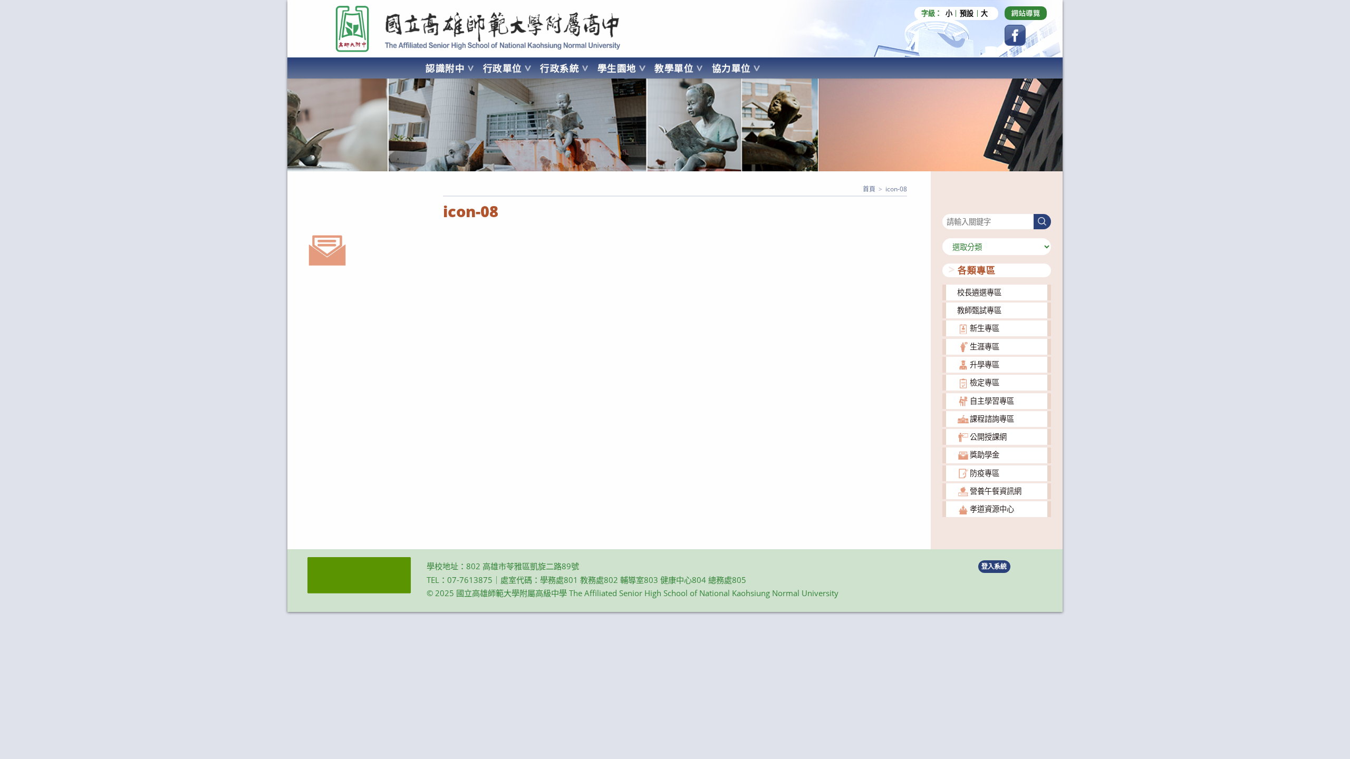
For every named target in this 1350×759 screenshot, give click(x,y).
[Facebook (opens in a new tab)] (1015, 35)
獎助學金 (984, 455)
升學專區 (984, 364)
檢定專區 (984, 382)
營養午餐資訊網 (995, 491)
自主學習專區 (992, 401)
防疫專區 (984, 473)
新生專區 (984, 328)
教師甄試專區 (979, 310)
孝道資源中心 (992, 509)
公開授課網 (988, 437)
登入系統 (994, 566)
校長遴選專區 (979, 292)
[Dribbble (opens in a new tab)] (1026, 13)
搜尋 (949, 207)
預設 (966, 13)
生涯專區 (984, 347)
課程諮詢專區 (992, 419)
